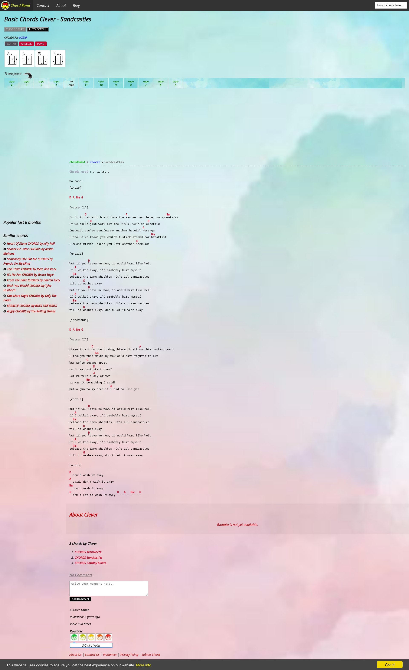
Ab (11, 83)
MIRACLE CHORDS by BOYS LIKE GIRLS (32, 306)
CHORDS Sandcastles (88, 557)
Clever (95, 162)
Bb (41, 83)
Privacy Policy (129, 655)
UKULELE (26, 44)
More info (143, 664)
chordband (77, 162)
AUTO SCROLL (38, 29)
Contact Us (92, 655)
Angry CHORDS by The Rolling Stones (31, 311)
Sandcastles (114, 162)
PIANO (41, 44)
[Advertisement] (237, 127)
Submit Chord (151, 655)
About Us (75, 655)
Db (86, 83)
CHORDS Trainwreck (88, 552)
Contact (43, 5)
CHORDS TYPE (15, 29)
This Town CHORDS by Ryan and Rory (31, 269)
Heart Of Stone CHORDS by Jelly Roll (31, 243)
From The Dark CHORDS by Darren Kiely (33, 280)
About (61, 5)
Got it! (390, 664)
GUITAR (11, 44)
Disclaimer (110, 655)
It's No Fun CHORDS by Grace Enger (30, 275)
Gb (160, 83)
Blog (76, 5)
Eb (116, 83)
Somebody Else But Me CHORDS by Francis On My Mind (28, 261)
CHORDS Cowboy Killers (90, 563)
